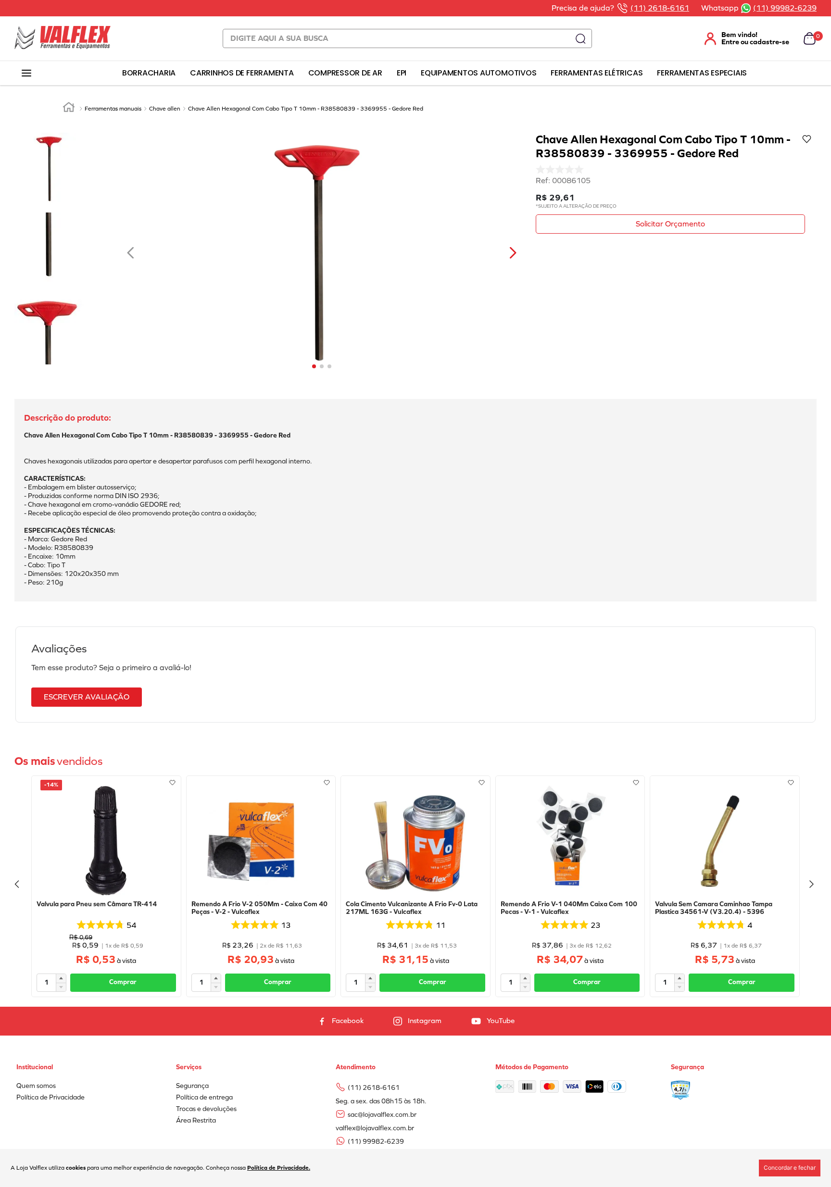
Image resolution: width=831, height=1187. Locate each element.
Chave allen (164, 108)
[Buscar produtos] (580, 38)
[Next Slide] (813, 886)
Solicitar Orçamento (670, 223)
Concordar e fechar (790, 1167)
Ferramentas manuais (113, 108)
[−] (61, 987)
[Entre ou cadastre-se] (741, 38)
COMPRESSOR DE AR (345, 72)
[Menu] (26, 73)
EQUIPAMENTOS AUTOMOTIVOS (478, 72)
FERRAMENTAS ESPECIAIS (702, 72)
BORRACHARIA (149, 72)
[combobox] (407, 38)
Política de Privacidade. (278, 1167)
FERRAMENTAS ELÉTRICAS (596, 72)
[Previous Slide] (18, 886)
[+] (61, 978)
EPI (401, 72)
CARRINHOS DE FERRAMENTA (241, 72)
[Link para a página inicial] (69, 108)
